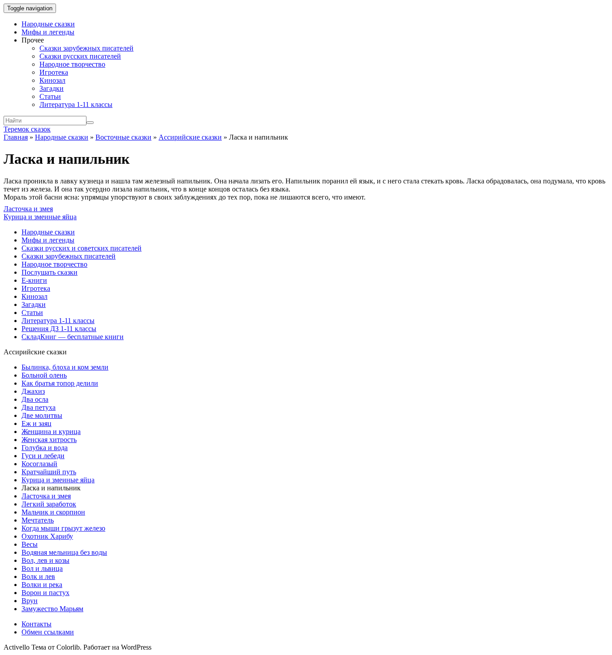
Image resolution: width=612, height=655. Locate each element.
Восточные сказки (123, 137)
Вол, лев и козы (45, 560)
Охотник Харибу (47, 536)
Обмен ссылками (48, 632)
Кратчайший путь (49, 472)
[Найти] (90, 122)
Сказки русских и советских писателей (82, 248)
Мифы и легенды (48, 32)
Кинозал (52, 80)
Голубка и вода (45, 447)
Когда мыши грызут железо (63, 528)
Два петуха (39, 407)
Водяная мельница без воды (64, 552)
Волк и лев (38, 576)
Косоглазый (39, 464)
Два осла (35, 399)
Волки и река (42, 584)
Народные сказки (48, 24)
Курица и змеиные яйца (40, 217)
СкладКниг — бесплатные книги (73, 336)
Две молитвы (42, 415)
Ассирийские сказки (190, 137)
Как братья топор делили (60, 383)
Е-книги (34, 280)
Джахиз (33, 391)
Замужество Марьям (52, 608)
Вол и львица (42, 568)
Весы (30, 544)
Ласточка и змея (28, 209)
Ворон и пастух (45, 592)
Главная (16, 137)
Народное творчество (72, 64)
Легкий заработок (49, 504)
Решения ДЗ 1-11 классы (59, 328)
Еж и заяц (37, 423)
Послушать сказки (50, 272)
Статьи (50, 96)
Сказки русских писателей (80, 56)
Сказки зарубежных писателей (86, 48)
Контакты (37, 624)
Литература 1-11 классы (75, 104)
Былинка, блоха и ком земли (65, 367)
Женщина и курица (51, 431)
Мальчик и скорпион (53, 512)
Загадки (51, 88)
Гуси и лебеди (43, 455)
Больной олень (44, 375)
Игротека (53, 72)
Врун (30, 600)
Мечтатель (38, 520)
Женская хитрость (49, 439)
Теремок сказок (27, 129)
